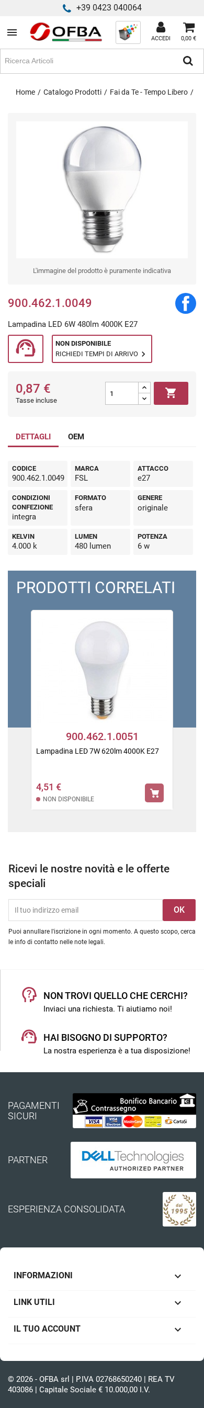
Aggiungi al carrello (171, 393)
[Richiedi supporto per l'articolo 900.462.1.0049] (25, 349)
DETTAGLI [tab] (33, 436)
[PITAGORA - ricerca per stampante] (128, 32)
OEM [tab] (76, 436)
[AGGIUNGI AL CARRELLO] (154, 793)
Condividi (185, 303)
